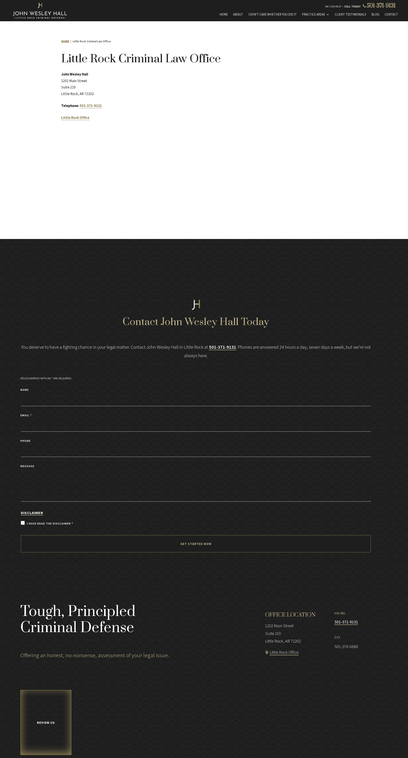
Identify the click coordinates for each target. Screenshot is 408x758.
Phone (25, 441)
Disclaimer (32, 512)
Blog (375, 14)
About (238, 14)
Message (27, 466)
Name (24, 390)
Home (224, 14)
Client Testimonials (350, 14)
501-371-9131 (381, 5)
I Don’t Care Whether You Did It (272, 14)
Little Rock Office (284, 652)
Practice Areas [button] (313, 14)
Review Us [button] (46, 722)
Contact (391, 14)
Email (26, 415)
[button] (385, 746)
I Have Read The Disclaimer (50, 523)
